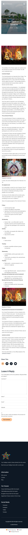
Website (3, 407)
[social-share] (2, 363)
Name (3, 396)
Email (2, 402)
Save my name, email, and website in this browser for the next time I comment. (13, 415)
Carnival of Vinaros (6, 353)
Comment (4, 379)
